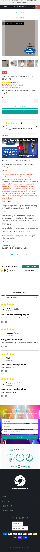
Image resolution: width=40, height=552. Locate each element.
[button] (6, 83)
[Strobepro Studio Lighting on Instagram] (19, 518)
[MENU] (1, 7)
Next (24, 12)
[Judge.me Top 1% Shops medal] (29, 458)
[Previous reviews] (3, 126)
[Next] (36, 38)
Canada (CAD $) (18, 528)
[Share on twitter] (6, 322)
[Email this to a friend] (27, 255)
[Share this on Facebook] (17, 255)
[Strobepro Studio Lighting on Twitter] (23, 518)
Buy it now (20, 112)
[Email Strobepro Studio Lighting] (13, 518)
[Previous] (3, 38)
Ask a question (30, 271)
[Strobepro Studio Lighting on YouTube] (26, 518)
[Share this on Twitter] (12, 255)
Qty (3, 97)
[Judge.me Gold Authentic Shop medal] (20, 458)
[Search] (33, 7)
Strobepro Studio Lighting (22, 547)
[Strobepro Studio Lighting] (20, 7)
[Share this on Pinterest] (22, 255)
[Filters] (3, 297)
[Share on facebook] (2, 321)
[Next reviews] (36, 126)
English (16, 524)
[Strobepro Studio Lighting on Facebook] (16, 518)
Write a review (30, 267)
